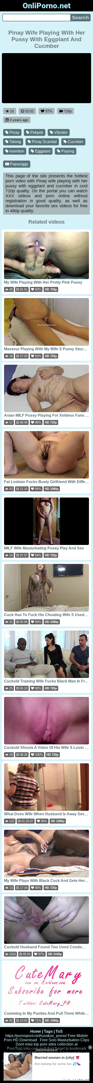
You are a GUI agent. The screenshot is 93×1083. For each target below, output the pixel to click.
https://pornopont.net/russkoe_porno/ (36, 1036)
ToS (59, 1031)
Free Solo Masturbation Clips (64, 1040)
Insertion (16, 151)
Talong (15, 142)
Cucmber (75, 142)
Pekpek (36, 132)
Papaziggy (18, 164)
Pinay (14, 132)
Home (35, 1031)
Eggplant (42, 151)
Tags (48, 1031)
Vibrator (60, 132)
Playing (67, 151)
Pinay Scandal (44, 142)
